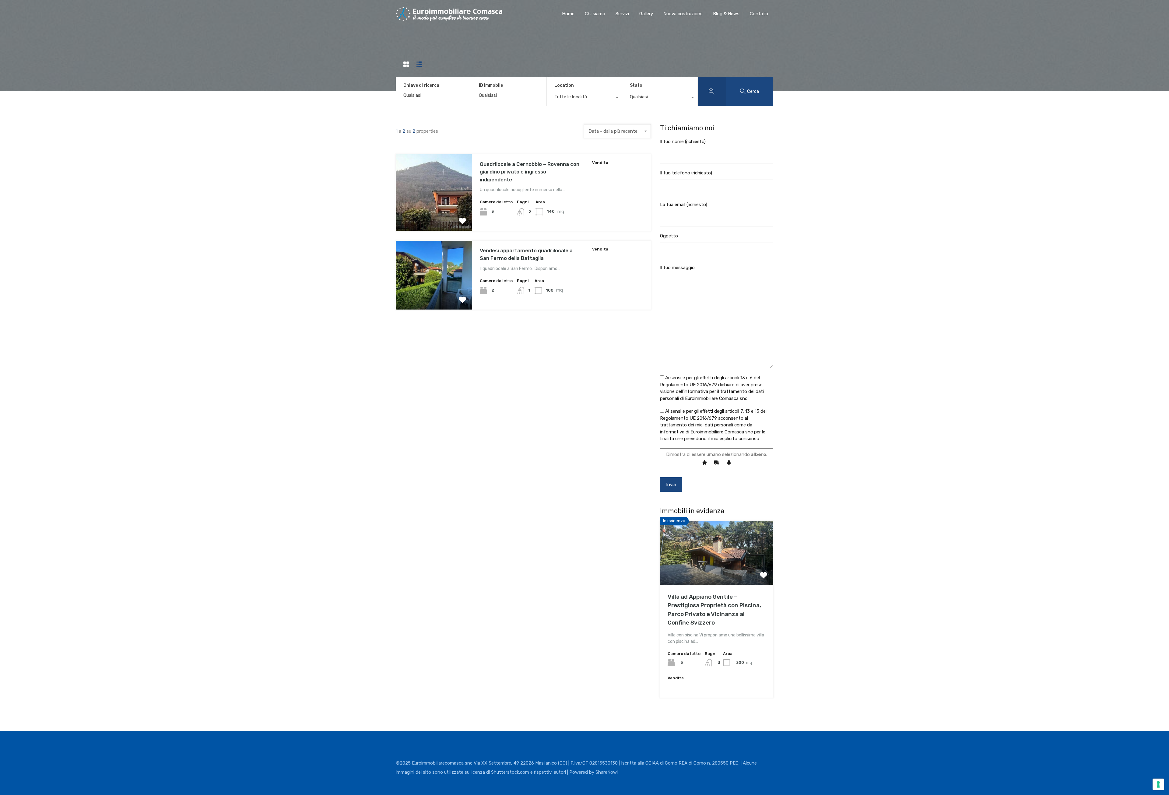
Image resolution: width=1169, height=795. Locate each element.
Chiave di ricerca (421, 85)
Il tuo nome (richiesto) (683, 141)
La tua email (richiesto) (683, 204)
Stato (636, 85)
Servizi (622, 13)
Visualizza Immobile (434, 215)
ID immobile (491, 85)
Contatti (759, 13)
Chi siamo (595, 13)
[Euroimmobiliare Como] (449, 18)
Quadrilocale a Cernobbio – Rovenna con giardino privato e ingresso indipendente (529, 172)
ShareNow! (606, 772)
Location (564, 85)
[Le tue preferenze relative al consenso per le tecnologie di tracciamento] (1158, 784)
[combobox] (584, 98)
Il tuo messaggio (677, 267)
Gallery (646, 13)
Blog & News (726, 13)
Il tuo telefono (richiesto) (686, 173)
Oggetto (669, 236)
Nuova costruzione (683, 13)
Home (568, 13)
